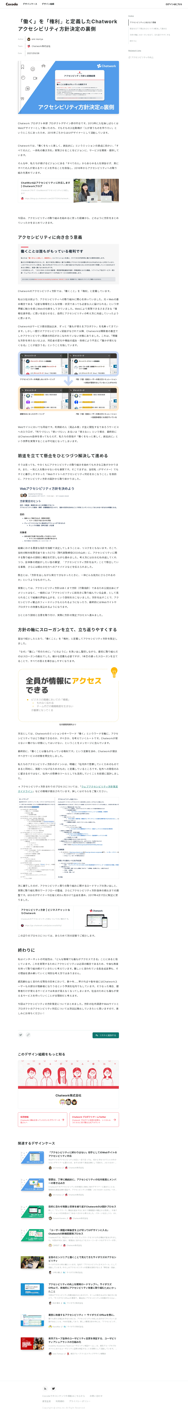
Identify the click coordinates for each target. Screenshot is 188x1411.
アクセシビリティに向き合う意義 (143, 22)
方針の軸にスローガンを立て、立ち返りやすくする (150, 35)
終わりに (133, 41)
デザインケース (30, 4)
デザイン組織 (48, 4)
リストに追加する (108, 1035)
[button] (20, 1035)
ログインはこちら (174, 4)
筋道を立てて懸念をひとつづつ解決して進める (148, 29)
